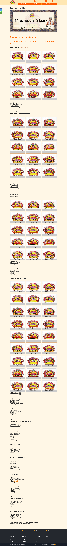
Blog (35, 3)
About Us (22, 3)
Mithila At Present (25, 536)
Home (20, 3)
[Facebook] (1, 8)
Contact (55, 3)
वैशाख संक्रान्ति (14, 480)
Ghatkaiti (35, 534)
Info (42, 3)
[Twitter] (1, 10)
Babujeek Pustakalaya (49, 3)
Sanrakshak (12, 536)
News (37, 3)
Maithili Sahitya (24, 541)
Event (45, 3)
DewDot (55, 544)
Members (11, 541)
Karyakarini (12, 539)
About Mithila (27, 3)
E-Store (40, 3)
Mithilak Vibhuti (24, 539)
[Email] (1, 13)
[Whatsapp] (1, 11)
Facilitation (32, 3)
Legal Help (35, 539)
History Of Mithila (25, 534)
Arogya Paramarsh (37, 536)
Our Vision (12, 534)
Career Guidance (36, 541)
